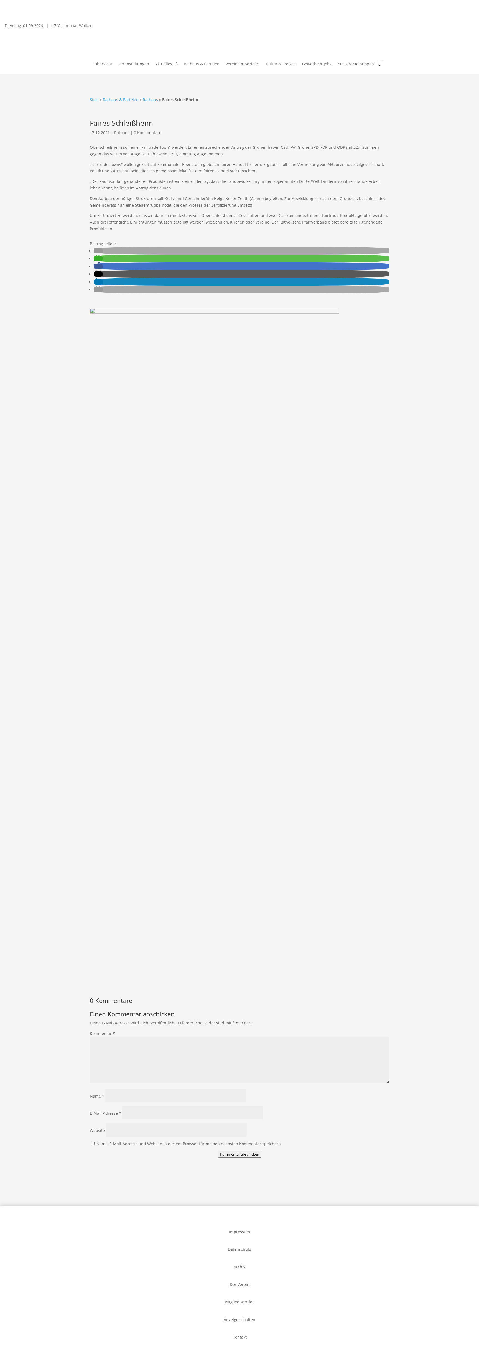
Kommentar (102, 1033)
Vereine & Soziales (243, 64)
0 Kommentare (147, 132)
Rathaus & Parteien (202, 64)
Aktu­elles (163, 64)
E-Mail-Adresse (105, 1113)
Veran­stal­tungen (133, 64)
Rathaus (150, 99)
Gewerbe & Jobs (317, 64)
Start (94, 99)
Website (97, 1130)
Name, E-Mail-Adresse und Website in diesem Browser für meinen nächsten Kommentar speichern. (189, 1143)
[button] (98, 250)
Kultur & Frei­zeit (281, 64)
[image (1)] (239, 978)
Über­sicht (103, 64)
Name (97, 1096)
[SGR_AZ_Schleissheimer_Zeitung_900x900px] (214, 312)
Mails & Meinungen (356, 64)
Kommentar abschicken (239, 1154)
